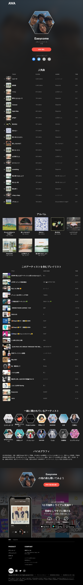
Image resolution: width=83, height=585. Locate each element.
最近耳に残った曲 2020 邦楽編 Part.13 (22, 379)
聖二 (44, 275)
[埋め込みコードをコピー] (49, 59)
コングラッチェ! (74, 440)
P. (43, 314)
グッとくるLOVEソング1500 (19, 295)
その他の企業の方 (28, 564)
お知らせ (10, 555)
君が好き (14, 124)
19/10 (13, 398)
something (15, 169)
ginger (14, 118)
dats (44, 340)
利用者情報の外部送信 (55, 575)
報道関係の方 (27, 560)
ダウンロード (11, 550)
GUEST (45, 392)
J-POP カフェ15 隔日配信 (18, 282)
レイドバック (58, 79)
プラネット (15, 202)
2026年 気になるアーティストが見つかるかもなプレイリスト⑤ (29, 275)
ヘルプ (10, 558)
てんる (52, 440)
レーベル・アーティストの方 (31, 562)
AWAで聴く (41, 49)
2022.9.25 (14, 314)
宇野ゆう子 (41, 425)
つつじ (14, 92)
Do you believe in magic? (61, 201)
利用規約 (31, 575)
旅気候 (14, 85)
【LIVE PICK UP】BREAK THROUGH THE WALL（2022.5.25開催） (31, 347)
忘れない (14, 130)
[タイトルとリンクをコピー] (44, 59)
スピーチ (14, 79)
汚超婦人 (45, 295)
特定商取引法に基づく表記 (69, 575)
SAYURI (41, 440)
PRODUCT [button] (12, 547)
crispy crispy (16, 195)
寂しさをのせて (16, 143)
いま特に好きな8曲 (16, 340)
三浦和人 (74, 425)
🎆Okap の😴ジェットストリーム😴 (22, 334)
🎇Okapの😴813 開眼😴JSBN (20, 321)
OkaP (44, 321)
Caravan (14, 105)
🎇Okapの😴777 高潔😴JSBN (20, 327)
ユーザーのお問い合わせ (30, 558)
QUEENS (52, 425)
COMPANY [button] (29, 547)
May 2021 (14, 360)
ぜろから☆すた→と (8, 440)
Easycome (58, 85)
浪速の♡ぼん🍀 (47, 301)
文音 (63, 425)
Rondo (45, 366)
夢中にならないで (17, 98)
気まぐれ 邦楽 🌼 (16, 288)
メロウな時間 (15, 372)
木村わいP (19, 440)
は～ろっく (46, 288)
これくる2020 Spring (17, 385)
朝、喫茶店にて (15, 366)
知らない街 (15, 182)
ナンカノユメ (30, 440)
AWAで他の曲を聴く (51, 485)
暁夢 (44, 308)
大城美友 (63, 440)
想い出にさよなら (17, 137)
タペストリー (16, 163)
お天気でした (58, 92)
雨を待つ (14, 189)
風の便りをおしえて (18, 176)
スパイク (45, 379)
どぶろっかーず (8, 425)
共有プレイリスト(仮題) (18, 353)
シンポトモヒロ (47, 353)
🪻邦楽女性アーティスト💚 (19, 301)
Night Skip (15, 111)
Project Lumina (30, 425)
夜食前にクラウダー (19, 425)
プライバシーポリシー (42, 575)
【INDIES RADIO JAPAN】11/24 (21, 308)
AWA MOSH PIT (47, 346)
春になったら (16, 150)
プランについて (12, 553)
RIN (44, 359)
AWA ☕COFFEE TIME (49, 282)
